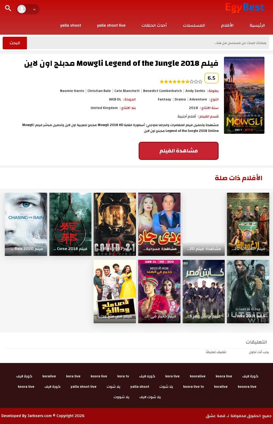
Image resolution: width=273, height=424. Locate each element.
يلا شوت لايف (150, 397)
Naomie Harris (72, 91)
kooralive (198, 376)
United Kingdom (104, 108)
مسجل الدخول (237, 352)
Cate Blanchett (127, 91)
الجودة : (129, 99)
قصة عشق (216, 415)
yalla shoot (70, 25)
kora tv (123, 376)
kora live (172, 376)
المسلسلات (194, 25)
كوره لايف (147, 376)
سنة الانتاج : (209, 108)
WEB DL (115, 99)
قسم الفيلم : (208, 116)
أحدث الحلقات (154, 25)
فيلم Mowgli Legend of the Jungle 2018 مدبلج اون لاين (121, 63)
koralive (49, 376)
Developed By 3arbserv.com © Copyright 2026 (43, 415)
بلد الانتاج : (128, 108)
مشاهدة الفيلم (178, 151)
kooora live (247, 386)
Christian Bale (99, 91)
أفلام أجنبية (187, 116)
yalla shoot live (111, 25)
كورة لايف (250, 376)
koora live (224, 376)
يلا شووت (121, 397)
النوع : (214, 99)
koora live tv (193, 386)
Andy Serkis (195, 91)
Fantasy (164, 99)
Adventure (198, 99)
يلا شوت (166, 386)
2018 (193, 108)
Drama (180, 99)
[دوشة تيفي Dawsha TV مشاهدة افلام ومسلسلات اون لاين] (245, 8)
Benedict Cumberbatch (162, 91)
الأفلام (227, 25)
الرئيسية (257, 25)
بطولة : (213, 91)
